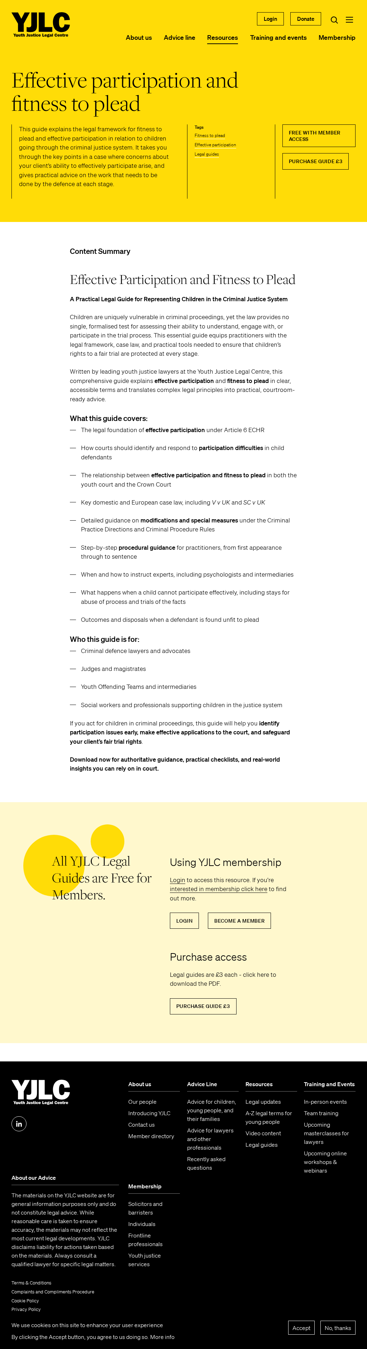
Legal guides (207, 154)
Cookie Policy (25, 1301)
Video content (263, 1133)
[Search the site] (334, 20)
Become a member (239, 921)
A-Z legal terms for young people (269, 1117)
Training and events (278, 37)
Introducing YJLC (149, 1113)
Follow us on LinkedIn (19, 1123)
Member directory (151, 1136)
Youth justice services (144, 1260)
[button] (349, 20)
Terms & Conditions (31, 1283)
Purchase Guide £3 (316, 161)
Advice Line (202, 1084)
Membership (337, 37)
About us (139, 37)
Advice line (179, 37)
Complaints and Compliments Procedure (52, 1292)
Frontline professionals (145, 1240)
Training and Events (329, 1084)
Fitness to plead (210, 135)
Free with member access (314, 135)
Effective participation (215, 145)
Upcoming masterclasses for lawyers (326, 1133)
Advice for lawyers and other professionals (210, 1139)
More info (162, 1336)
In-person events (325, 1101)
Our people (142, 1101)
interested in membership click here (218, 889)
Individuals (142, 1223)
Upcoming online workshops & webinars (325, 1162)
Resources (222, 37)
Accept (301, 1327)
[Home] (40, 24)
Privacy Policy (26, 1309)
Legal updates (263, 1101)
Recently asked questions (206, 1163)
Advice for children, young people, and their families (211, 1110)
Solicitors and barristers (145, 1208)
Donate (305, 18)
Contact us (141, 1124)
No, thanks (338, 1327)
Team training (321, 1113)
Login (270, 18)
